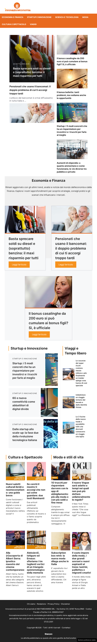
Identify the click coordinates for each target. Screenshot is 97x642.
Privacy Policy (53, 604)
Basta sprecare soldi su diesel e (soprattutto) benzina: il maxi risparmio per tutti (31, 72)
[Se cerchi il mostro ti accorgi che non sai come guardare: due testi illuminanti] (36, 471)
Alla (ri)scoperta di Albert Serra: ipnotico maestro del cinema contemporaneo (15, 561)
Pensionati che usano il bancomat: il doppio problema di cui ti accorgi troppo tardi (30, 90)
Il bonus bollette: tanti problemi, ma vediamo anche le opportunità (71, 95)
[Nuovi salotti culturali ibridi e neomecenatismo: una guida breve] (15, 471)
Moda (85, 17)
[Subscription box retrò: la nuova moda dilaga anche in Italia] (60, 541)
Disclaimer (65, 604)
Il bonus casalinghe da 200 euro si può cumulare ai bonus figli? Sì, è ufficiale (72, 61)
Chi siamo (31, 604)
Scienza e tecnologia (67, 17)
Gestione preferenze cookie (87, 640)
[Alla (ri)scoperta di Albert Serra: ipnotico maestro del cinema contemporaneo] (15, 540)
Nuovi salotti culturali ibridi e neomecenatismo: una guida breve (15, 490)
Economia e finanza (12, 17)
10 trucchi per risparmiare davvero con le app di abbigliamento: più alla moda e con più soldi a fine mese (59, 492)
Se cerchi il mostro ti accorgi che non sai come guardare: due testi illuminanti (36, 491)
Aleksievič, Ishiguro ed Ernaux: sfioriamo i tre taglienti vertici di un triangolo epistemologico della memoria (36, 562)
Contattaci (66, 627)
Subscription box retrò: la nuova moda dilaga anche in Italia (60, 558)
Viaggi (33, 24)
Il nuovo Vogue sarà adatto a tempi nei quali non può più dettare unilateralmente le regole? (81, 491)
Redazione (41, 604)
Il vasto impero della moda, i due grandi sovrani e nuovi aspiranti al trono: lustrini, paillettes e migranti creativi (81, 562)
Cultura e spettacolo (14, 24)
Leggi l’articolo (19, 264)
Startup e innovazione (39, 17)
